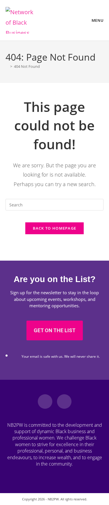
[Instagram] (64, 401)
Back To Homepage (54, 228)
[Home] (7, 66)
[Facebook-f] (45, 401)
